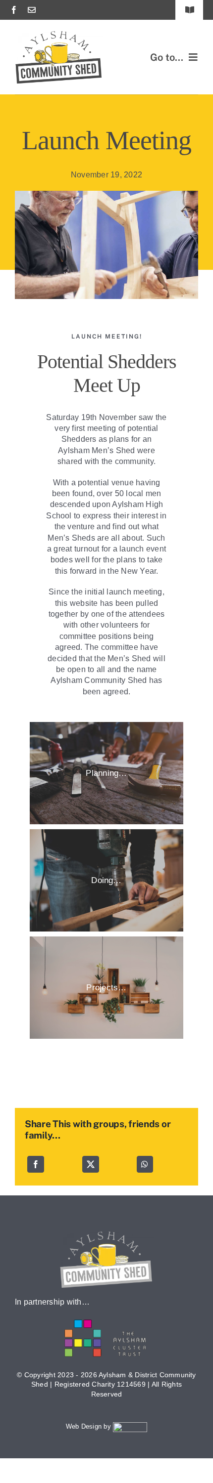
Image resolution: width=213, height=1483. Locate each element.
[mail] (32, 10)
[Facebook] (36, 1164)
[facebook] (14, 10)
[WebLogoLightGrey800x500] (106, 1233)
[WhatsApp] (144, 1164)
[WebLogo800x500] (59, 33)
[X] (91, 1164)
